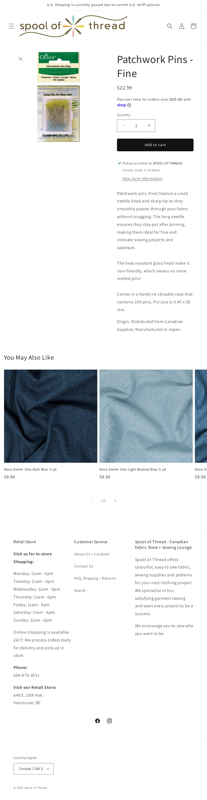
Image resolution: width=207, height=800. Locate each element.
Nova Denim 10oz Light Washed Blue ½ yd (132, 469)
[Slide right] (115, 501)
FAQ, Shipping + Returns (95, 578)
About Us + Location (91, 554)
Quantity (123, 115)
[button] (11, 26)
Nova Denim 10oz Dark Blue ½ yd (30, 469)
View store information (142, 178)
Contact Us (83, 566)
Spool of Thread (36, 788)
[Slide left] (92, 501)
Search (80, 590)
